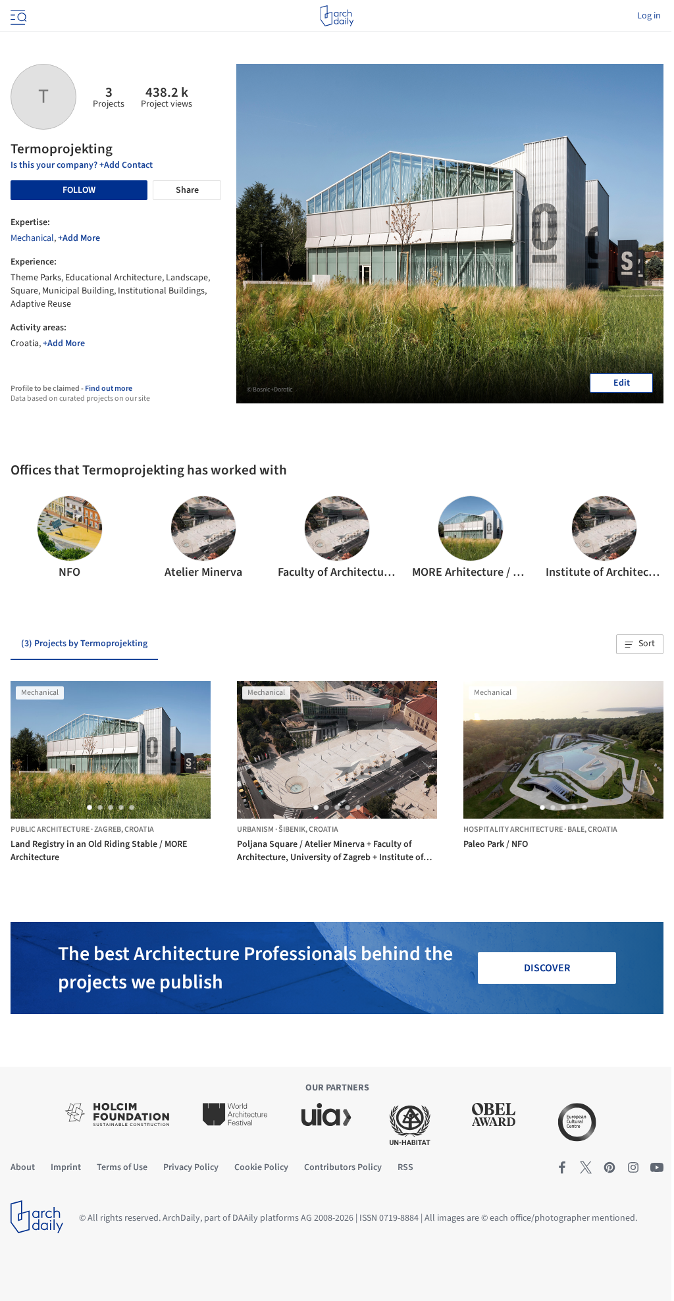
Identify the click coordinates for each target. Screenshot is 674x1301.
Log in (649, 15)
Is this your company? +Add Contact (82, 165)
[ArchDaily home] (336, 15)
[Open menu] (17, 16)
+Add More (79, 238)
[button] (26, 538)
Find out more (108, 388)
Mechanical (32, 238)
